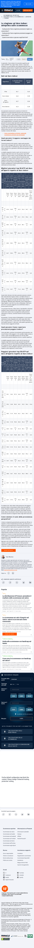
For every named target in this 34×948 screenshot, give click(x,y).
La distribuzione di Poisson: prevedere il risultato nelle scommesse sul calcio (16, 597)
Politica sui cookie (8, 6)
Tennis (3, 59)
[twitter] (17, 582)
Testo (24, 59)
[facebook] (11, 582)
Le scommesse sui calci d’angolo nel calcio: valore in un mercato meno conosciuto (15, 619)
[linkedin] (31, 582)
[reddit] (24, 582)
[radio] (12, 684)
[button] (10, 829)
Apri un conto (28, 4)
